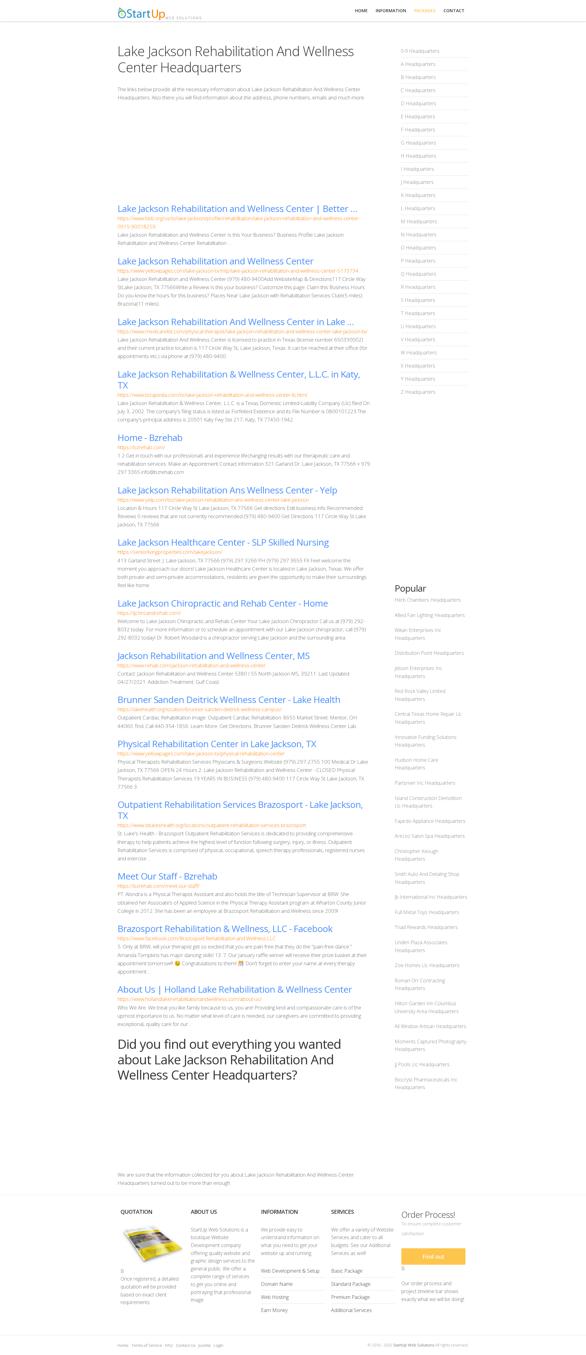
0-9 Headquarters (420, 51)
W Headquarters (419, 352)
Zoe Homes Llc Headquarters (427, 965)
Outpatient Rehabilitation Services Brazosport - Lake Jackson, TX (240, 810)
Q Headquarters (418, 274)
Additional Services (351, 1310)
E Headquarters (418, 116)
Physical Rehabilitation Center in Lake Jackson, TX (217, 743)
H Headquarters (418, 155)
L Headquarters (418, 208)
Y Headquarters (418, 378)
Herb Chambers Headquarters (428, 600)
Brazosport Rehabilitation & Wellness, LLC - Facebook (225, 928)
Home (123, 1345)
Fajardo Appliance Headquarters (430, 821)
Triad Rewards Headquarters (426, 927)
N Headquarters (418, 234)
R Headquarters (418, 287)
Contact (454, 10)
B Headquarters (418, 77)
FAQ (169, 1345)
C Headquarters (418, 90)
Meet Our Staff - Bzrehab (167, 876)
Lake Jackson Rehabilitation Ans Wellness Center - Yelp (227, 490)
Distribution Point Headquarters (429, 653)
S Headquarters (418, 300)
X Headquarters (418, 365)
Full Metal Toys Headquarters (427, 912)
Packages (425, 10)
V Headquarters (418, 339)
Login (218, 1345)
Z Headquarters (418, 392)
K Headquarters (418, 195)
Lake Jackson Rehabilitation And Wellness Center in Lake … (236, 321)
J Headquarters (417, 182)
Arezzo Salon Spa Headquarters (430, 836)
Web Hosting (275, 1297)
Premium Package (350, 1297)
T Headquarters (418, 313)
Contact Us (185, 1345)
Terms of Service (147, 1345)
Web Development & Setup (290, 1270)
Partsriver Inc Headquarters (425, 783)
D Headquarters (418, 103)
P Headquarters (418, 260)
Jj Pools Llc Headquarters (422, 1064)
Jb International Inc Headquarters (431, 897)
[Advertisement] (244, 152)
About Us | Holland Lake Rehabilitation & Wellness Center (235, 989)
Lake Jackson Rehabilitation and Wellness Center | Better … (237, 208)
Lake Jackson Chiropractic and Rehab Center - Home (223, 603)
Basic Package (347, 1270)
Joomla (204, 1345)
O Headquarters (418, 247)
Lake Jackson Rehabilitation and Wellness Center (215, 261)
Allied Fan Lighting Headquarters (430, 615)
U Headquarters (418, 326)
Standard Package (351, 1284)
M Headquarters (419, 221)
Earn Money (274, 1310)
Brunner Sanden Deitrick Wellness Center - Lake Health (229, 699)
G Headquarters (418, 142)
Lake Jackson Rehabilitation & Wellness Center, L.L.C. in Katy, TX (239, 379)
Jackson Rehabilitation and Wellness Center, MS (213, 655)
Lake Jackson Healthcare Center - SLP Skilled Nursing (223, 542)
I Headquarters (417, 169)
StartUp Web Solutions (413, 1345)
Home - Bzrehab (150, 437)
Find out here (433, 1259)
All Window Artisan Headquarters (430, 1026)
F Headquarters (418, 129)
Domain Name (277, 1284)
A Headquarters (418, 64)
